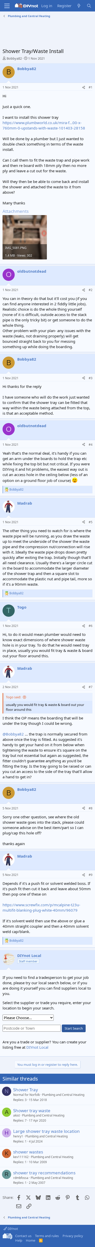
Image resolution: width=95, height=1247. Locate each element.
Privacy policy (73, 1235)
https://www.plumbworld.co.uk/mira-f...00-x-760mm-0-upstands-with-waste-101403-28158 (44, 125)
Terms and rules (47, 1235)
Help (18, 1240)
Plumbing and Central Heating (63, 1095)
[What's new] (79, 5)
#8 (90, 808)
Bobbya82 (14, 58)
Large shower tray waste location (46, 1131)
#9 (90, 875)
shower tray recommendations (44, 1173)
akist (16, 1115)
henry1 (18, 1136)
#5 (90, 522)
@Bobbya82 (13, 734)
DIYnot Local (37, 1047)
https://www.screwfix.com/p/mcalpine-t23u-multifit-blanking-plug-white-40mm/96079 (41, 907)
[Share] (83, 87)
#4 (90, 444)
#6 (90, 626)
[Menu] (7, 6)
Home (30, 1240)
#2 (90, 290)
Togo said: (13, 697)
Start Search (74, 1028)
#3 (90, 378)
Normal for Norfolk (26, 1095)
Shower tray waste (31, 1110)
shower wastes (28, 1152)
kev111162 (21, 1157)
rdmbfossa (20, 1178)
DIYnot (12, 1228)
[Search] (89, 5)
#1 (90, 87)
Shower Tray (25, 1090)
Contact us (23, 1235)
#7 (90, 687)
